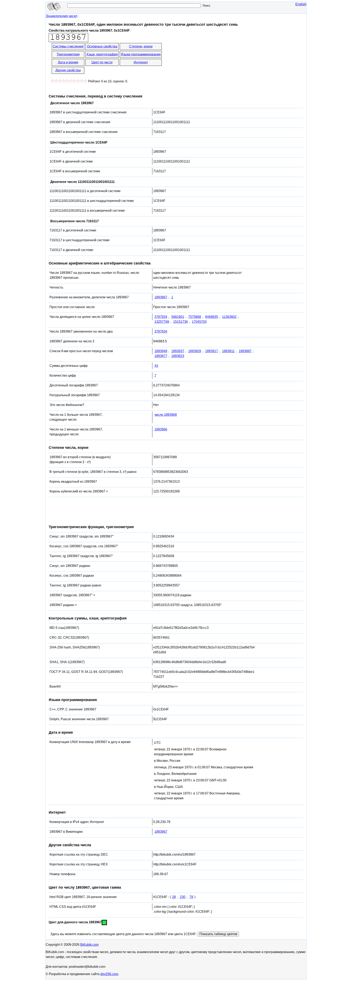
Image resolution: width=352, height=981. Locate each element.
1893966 (160, 429)
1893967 (160, 297)
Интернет (141, 62)
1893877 (160, 356)
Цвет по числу (102, 62)
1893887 (245, 351)
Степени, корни (141, 46)
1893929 (194, 351)
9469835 (211, 317)
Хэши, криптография (102, 54)
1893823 (177, 356)
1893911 (228, 351)
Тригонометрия (68, 54)
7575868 (194, 317)
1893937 (177, 351)
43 (156, 365)
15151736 (180, 321)
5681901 (177, 317)
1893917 (211, 351)
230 (182, 897)
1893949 (160, 351)
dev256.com (109, 974)
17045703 (199, 321)
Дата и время (68, 62)
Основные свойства (102, 46)
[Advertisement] (199, 58)
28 (174, 897)
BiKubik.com (89, 944)
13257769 (161, 321)
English (300, 4)
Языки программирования (141, 54)
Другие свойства (68, 70)
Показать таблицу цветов (218, 934)
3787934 (160, 317)
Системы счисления (68, 46)
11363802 (229, 317)
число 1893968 (165, 414)
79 (191, 897)
